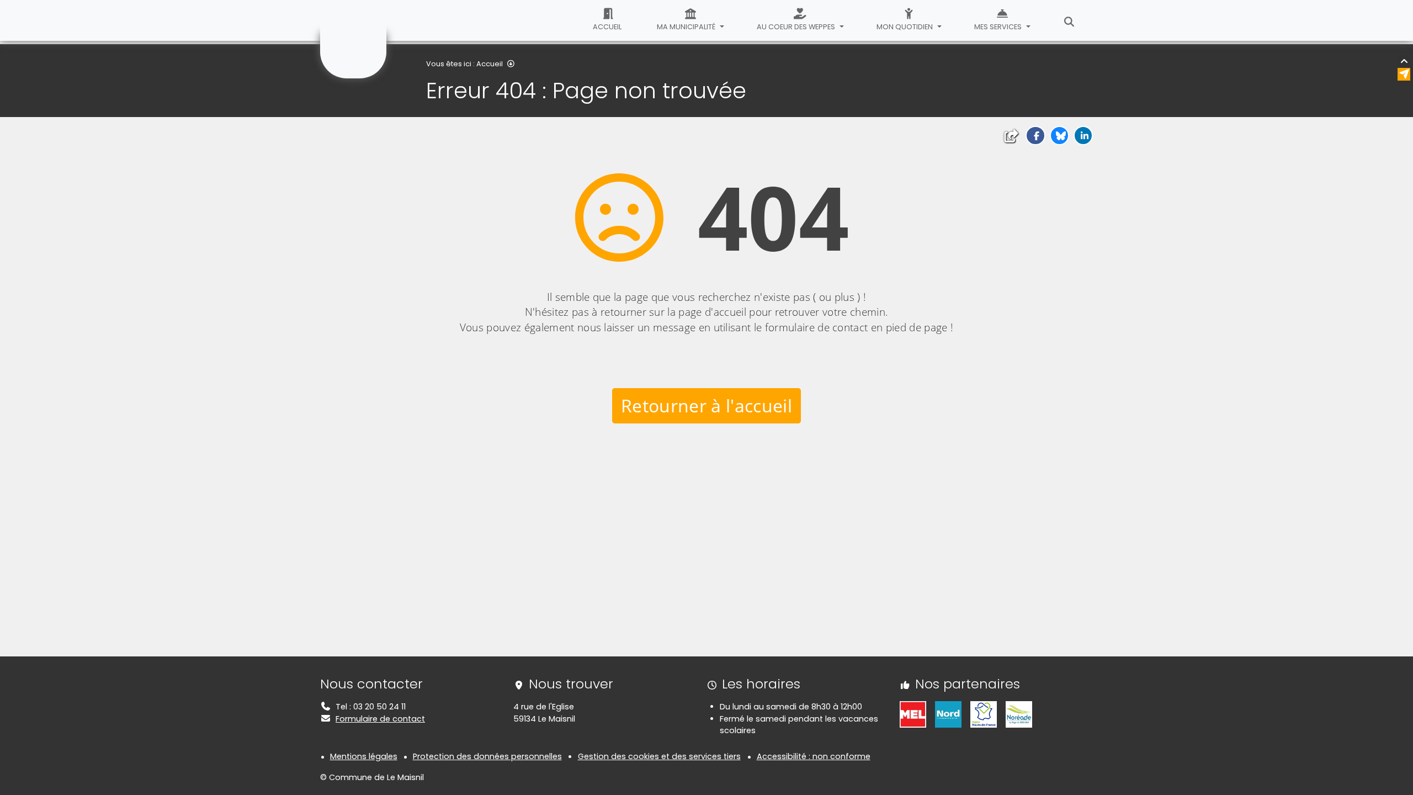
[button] (1035, 135)
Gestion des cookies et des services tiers (659, 756)
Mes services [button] (998, 26)
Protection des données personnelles (487, 756)
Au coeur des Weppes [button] (797, 26)
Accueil (607, 26)
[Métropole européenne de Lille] (913, 713)
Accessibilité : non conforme (813, 756)
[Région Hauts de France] (983, 713)
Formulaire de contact (380, 718)
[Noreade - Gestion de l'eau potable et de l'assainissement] (1019, 713)
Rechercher (1069, 20)
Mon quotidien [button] (905, 26)
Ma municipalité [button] (687, 26)
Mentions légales (363, 756)
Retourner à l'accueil (706, 405)
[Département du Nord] (948, 713)
